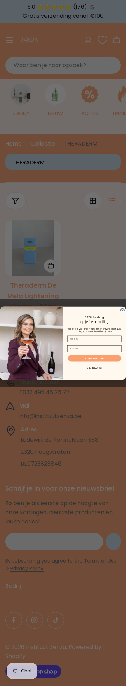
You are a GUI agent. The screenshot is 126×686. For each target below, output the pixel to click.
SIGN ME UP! (94, 358)
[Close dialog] (122, 310)
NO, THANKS (94, 368)
